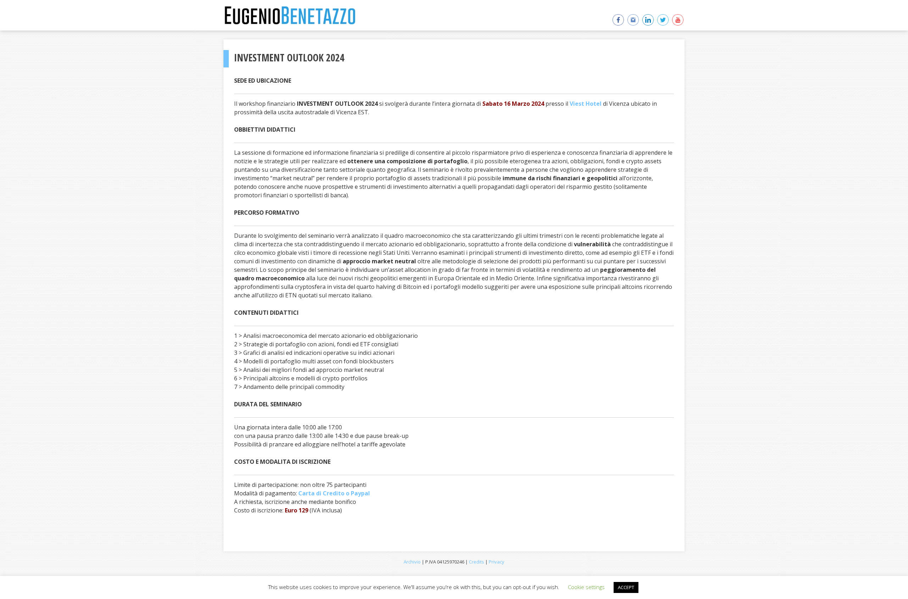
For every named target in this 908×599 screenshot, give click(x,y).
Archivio (412, 562)
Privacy (496, 562)
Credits (476, 562)
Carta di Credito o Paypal (334, 493)
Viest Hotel (586, 104)
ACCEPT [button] (626, 587)
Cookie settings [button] (586, 586)
